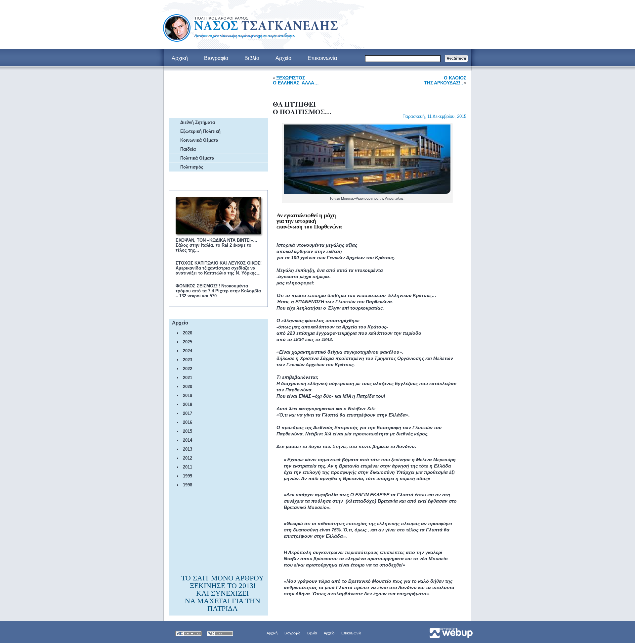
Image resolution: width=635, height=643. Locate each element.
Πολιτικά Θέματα (197, 158)
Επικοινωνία (351, 633)
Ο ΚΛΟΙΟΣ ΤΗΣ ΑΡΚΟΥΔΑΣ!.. (445, 80)
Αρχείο (329, 633)
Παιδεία (188, 149)
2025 (187, 341)
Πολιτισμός (191, 167)
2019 (187, 395)
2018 (187, 404)
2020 (187, 386)
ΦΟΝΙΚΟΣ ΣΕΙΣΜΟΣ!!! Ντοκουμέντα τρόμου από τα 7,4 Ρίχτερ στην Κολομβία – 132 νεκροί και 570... (218, 290)
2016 (187, 422)
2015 (187, 431)
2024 (187, 350)
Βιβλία (312, 633)
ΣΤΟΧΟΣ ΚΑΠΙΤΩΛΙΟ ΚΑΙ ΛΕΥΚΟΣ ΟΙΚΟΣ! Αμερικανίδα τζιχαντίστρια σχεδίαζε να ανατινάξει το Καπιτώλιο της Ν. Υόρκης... (219, 268)
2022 (187, 368)
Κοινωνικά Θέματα (199, 140)
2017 (187, 413)
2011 (187, 467)
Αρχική (272, 633)
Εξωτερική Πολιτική (200, 131)
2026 (187, 332)
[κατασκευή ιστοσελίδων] (450, 631)
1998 (187, 484)
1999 (187, 475)
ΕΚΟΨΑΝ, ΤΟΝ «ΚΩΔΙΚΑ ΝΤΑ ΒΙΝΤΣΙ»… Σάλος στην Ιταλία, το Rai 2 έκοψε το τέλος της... (216, 245)
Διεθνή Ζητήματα (197, 122)
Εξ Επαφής (194, 77)
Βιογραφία (292, 633)
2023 (187, 359)
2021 (187, 377)
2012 (187, 458)
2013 (187, 449)
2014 (187, 440)
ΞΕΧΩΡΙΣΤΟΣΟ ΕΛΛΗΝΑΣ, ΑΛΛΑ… (296, 80)
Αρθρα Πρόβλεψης (203, 94)
